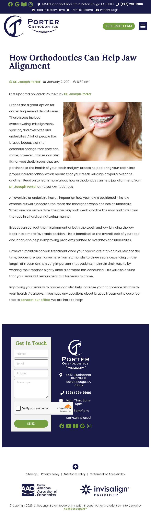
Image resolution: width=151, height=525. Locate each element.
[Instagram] (30, 4)
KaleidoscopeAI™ (75, 508)
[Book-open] (23, 4)
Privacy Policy (50, 474)
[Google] (17, 4)
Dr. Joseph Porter (77, 94)
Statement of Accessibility (107, 474)
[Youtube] (68, 425)
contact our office (35, 300)
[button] (143, 26)
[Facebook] (10, 4)
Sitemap (31, 474)
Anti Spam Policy (75, 474)
